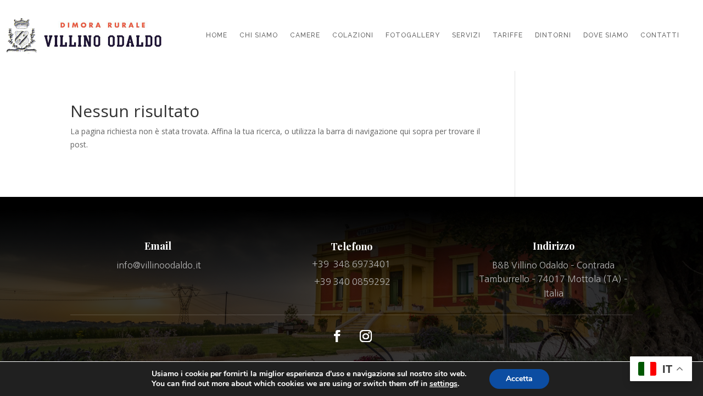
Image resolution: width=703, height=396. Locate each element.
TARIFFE (508, 35)
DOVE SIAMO (605, 35)
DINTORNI (553, 35)
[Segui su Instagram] (366, 336)
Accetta (519, 378)
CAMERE (305, 35)
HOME (216, 35)
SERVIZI (466, 35)
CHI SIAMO (258, 35)
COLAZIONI (352, 35)
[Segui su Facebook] (337, 336)
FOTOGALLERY (413, 35)
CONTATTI (659, 35)
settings (443, 384)
